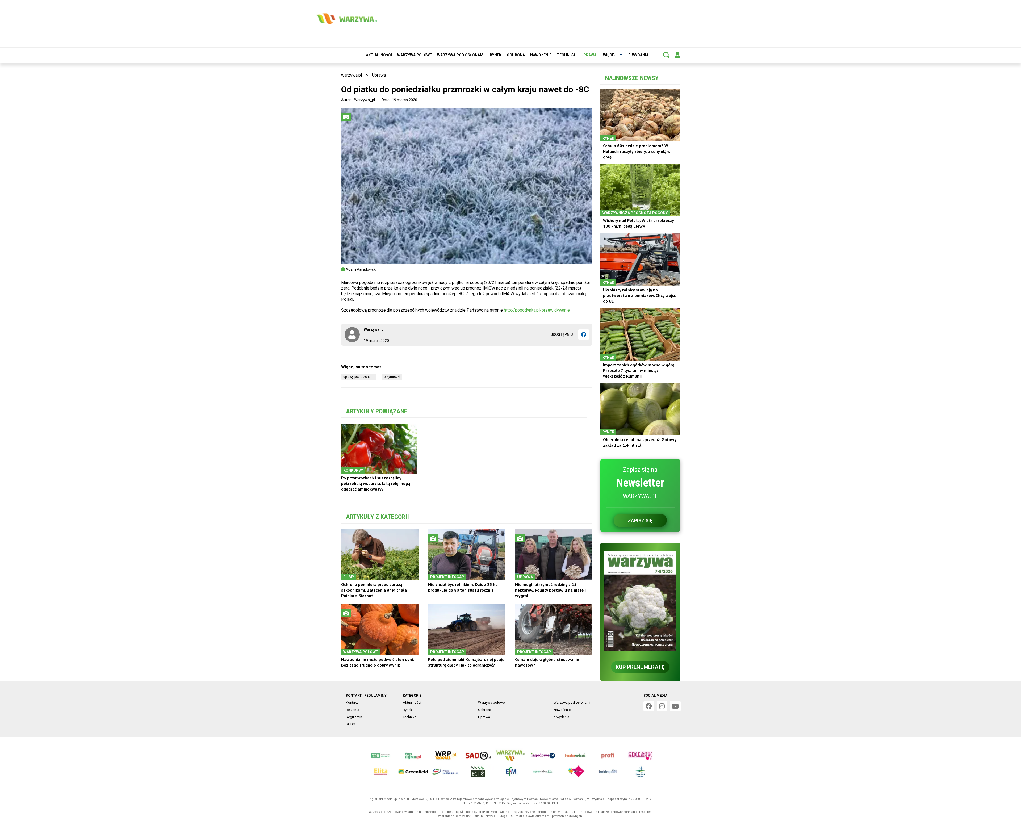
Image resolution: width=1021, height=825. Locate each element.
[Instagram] (662, 706)
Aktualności (379, 55)
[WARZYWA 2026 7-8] (640, 601)
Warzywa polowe (414, 55)
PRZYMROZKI (392, 377)
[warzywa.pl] (346, 18)
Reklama (352, 710)
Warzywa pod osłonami (460, 55)
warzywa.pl (351, 75)
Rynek (495, 55)
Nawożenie (540, 55)
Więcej (609, 55)
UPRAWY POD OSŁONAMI (358, 377)
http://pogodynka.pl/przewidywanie (537, 310)
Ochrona (516, 55)
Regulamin (354, 717)
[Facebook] (583, 334)
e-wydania (638, 55)
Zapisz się (640, 520)
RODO (350, 724)
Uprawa (588, 55)
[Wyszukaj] (666, 55)
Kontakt (352, 703)
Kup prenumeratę (640, 667)
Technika (566, 55)
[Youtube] (675, 706)
